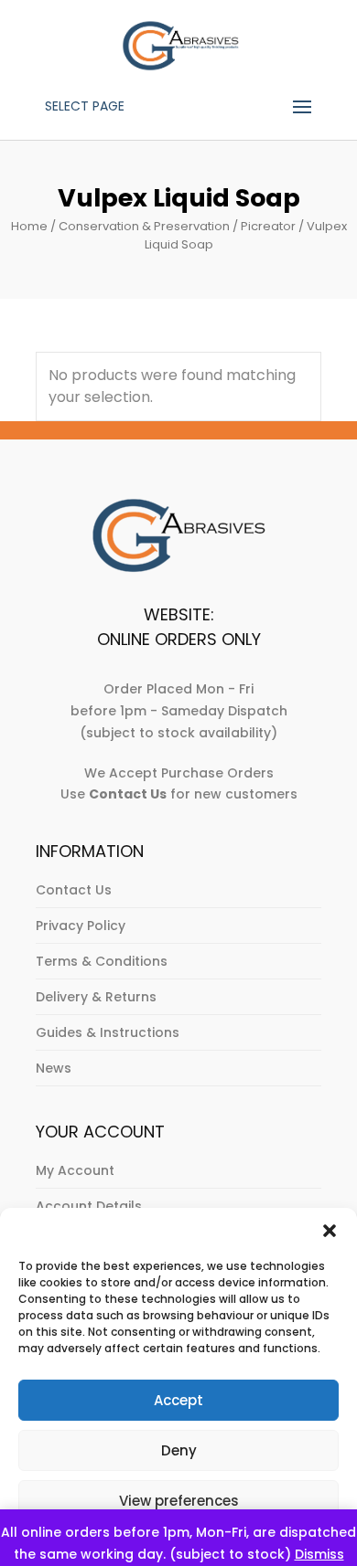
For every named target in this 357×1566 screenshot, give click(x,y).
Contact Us (74, 890)
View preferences (179, 1500)
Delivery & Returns (96, 997)
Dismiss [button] (319, 1554)
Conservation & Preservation (144, 226)
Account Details (89, 1206)
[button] (329, 1231)
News (53, 1068)
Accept (178, 1400)
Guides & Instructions (107, 1032)
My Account (75, 1170)
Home (29, 226)
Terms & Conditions (102, 961)
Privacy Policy (80, 925)
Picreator (268, 226)
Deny (179, 1450)
